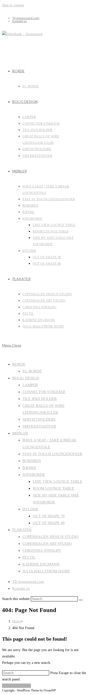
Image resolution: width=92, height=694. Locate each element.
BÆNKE (29, 468)
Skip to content (13, 5)
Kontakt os (19, 21)
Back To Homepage (16, 686)
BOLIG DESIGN (25, 378)
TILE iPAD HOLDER (39, 399)
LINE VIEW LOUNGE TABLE (57, 481)
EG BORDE (32, 371)
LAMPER (30, 385)
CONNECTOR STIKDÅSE (43, 392)
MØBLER (20, 433)
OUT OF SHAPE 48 (49, 523)
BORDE (18, 364)
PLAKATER (22, 530)
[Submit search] (81, 600)
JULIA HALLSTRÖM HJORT (46, 571)
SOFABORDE (33, 475)
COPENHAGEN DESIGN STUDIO (50, 537)
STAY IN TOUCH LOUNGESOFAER (52, 454)
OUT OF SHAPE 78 (49, 516)
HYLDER (30, 509)
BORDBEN (31, 461)
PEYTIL (29, 557)
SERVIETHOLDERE (39, 419)
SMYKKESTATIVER (39, 426)
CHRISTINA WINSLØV (41, 550)
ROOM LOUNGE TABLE (53, 488)
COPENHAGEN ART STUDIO (47, 544)
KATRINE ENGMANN (41, 564)
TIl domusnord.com (25, 18)
